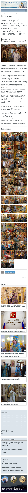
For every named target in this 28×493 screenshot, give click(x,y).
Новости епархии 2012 (21, 427)
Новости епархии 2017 (7, 423)
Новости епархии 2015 (7, 425)
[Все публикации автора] (25, 41)
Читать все (24, 277)
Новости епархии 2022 (21, 417)
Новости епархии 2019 (7, 421)
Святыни (4, 484)
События (8, 13)
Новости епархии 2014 (21, 425)
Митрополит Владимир (9, 272)
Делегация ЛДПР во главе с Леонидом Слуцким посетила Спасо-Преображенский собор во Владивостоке (12, 444)
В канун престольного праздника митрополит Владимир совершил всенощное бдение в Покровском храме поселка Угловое (11, 380)
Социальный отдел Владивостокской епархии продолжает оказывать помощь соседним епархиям (12, 451)
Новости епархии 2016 (21, 423)
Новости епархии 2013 (7, 427)
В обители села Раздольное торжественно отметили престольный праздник (11, 462)
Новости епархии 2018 (21, 421)
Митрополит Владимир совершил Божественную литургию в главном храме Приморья (12, 403)
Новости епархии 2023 (7, 417)
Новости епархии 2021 (7, 419)
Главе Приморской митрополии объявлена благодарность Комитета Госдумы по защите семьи (13, 330)
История (22, 484)
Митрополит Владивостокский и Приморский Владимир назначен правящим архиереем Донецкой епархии (13, 307)
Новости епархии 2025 (7, 415)
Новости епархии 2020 (21, 419)
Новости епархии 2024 (21, 415)
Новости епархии (15, 13)
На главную (3, 13)
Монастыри (13, 484)
